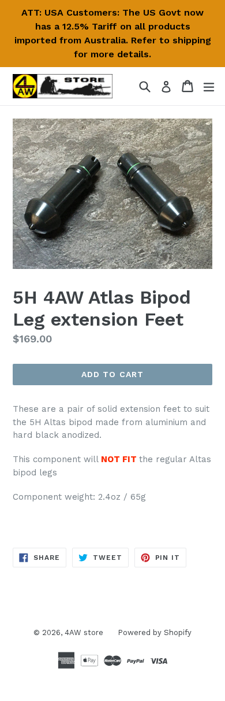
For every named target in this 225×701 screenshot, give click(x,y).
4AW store (84, 632)
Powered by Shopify (155, 632)
